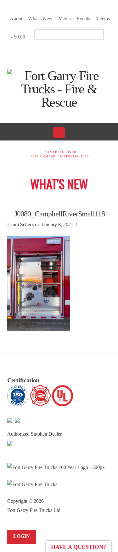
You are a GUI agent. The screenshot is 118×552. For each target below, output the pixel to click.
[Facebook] (49, 52)
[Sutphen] (9, 443)
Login (21, 536)
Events (83, 18)
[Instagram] (72, 52)
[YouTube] (61, 52)
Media (64, 18)
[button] (59, 132)
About (16, 18)
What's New (40, 18)
